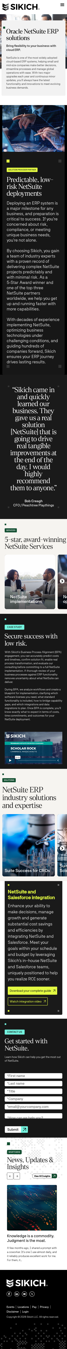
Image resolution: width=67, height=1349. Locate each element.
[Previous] (10, 1176)
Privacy (44, 1307)
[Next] (62, 581)
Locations (23, 1307)
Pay (34, 1307)
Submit (13, 1129)
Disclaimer (13, 1311)
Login (25, 1311)
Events (10, 1307)
